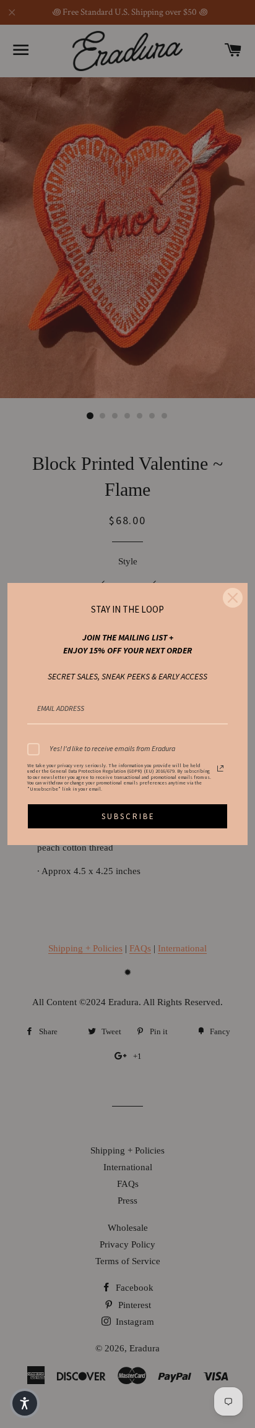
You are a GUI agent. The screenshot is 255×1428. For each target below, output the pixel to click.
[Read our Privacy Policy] (220, 768)
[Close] (233, 598)
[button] (25, 1403)
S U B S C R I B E (127, 816)
